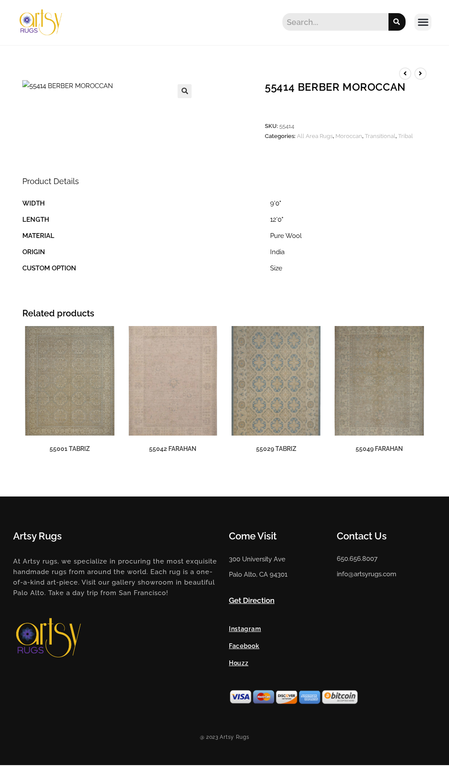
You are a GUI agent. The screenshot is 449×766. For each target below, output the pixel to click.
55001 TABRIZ (70, 448)
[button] (422, 22)
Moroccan (348, 136)
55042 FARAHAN (172, 448)
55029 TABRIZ (276, 448)
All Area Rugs (315, 136)
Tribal (405, 136)
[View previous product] (405, 73)
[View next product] (420, 73)
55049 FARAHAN (379, 448)
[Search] (397, 22)
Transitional (380, 136)
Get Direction (251, 600)
